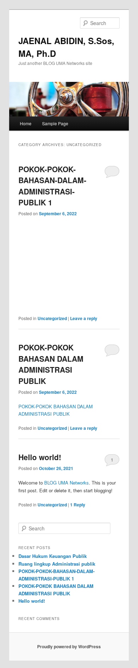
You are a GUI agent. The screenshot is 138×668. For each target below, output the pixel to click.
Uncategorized (52, 318)
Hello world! (39, 457)
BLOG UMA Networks (66, 482)
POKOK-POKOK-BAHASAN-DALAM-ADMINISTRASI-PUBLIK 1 (52, 186)
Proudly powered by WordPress (69, 646)
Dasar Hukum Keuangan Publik (52, 556)
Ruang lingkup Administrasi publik (56, 563)
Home (25, 123)
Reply (77, 504)
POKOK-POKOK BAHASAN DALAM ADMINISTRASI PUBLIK (51, 364)
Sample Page (55, 123)
